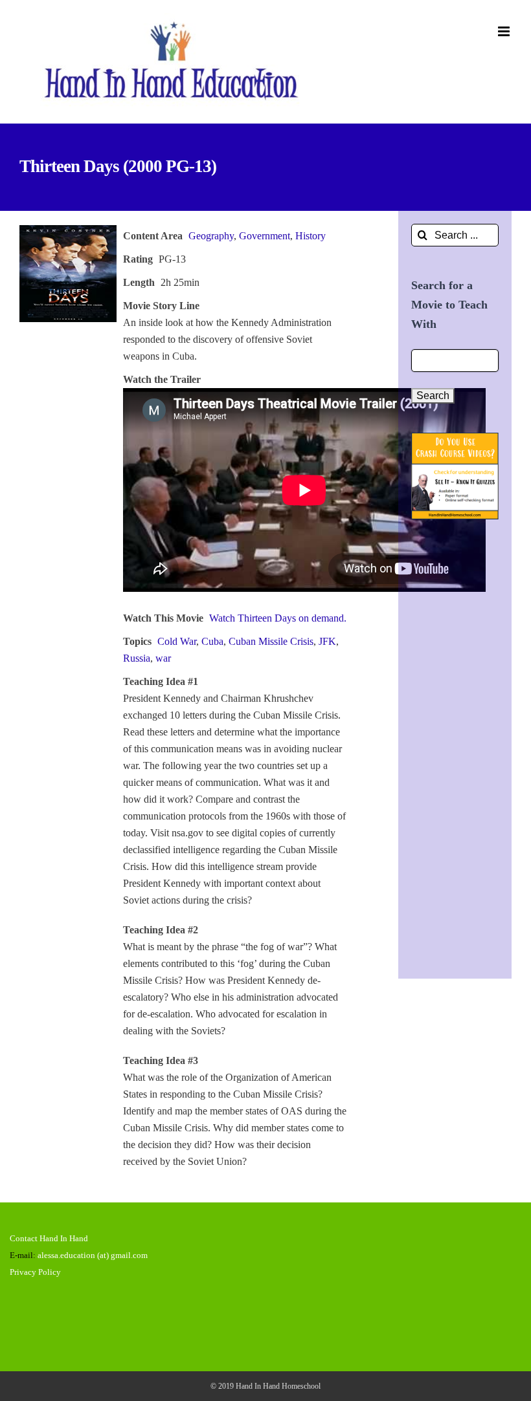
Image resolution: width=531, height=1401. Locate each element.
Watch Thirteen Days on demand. (277, 618)
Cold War (176, 641)
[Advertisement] (455, 742)
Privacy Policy (35, 1272)
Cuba (212, 641)
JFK (327, 641)
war (163, 658)
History (310, 235)
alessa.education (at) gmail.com (93, 1255)
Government (264, 235)
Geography (211, 235)
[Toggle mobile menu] (505, 31)
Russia (136, 658)
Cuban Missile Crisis (271, 641)
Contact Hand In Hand (49, 1238)
